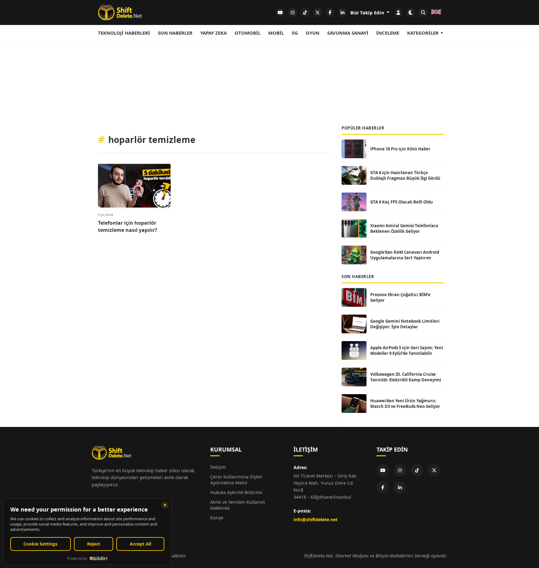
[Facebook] (382, 487)
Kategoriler (423, 33)
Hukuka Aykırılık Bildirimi (236, 492)
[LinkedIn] (400, 487)
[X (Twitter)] (434, 470)
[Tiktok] (417, 470)
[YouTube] (382, 470)
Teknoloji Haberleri (124, 33)
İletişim (218, 467)
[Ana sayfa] (120, 12)
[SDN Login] (398, 12)
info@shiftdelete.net (315, 519)
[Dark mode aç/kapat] (410, 12)
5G (295, 33)
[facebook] (330, 12)
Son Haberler (175, 33)
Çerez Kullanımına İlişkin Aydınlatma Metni (236, 480)
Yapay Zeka (213, 33)
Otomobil (247, 33)
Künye (216, 518)
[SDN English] (436, 12)
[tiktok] (305, 12)
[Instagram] (400, 470)
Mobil (276, 33)
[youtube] (280, 12)
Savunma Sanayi (347, 33)
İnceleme (387, 33)
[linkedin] (342, 12)
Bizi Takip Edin (368, 12)
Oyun (312, 33)
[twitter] (317, 12)
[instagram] (292, 12)
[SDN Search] (423, 12)
